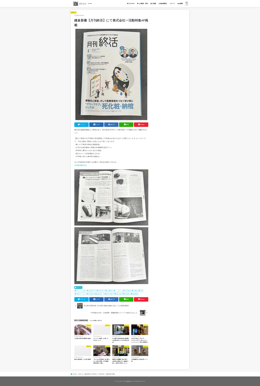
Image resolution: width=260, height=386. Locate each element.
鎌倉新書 (135, 294)
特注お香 (118, 294)
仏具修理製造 (163, 3)
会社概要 (180, 3)
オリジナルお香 (80, 290)
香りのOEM (130, 3)
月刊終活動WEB (80, 165)
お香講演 (109, 290)
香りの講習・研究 (142, 3)
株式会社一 (100, 294)
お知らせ (73, 12)
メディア (172, 3)
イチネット (129, 381)
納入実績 (153, 3)
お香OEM (101, 290)
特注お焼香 (109, 294)
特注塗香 (126, 294)
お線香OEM (92, 290)
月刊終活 (91, 294)
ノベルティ (118, 290)
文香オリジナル (80, 294)
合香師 (135, 290)
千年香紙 (127, 290)
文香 (141, 290)
